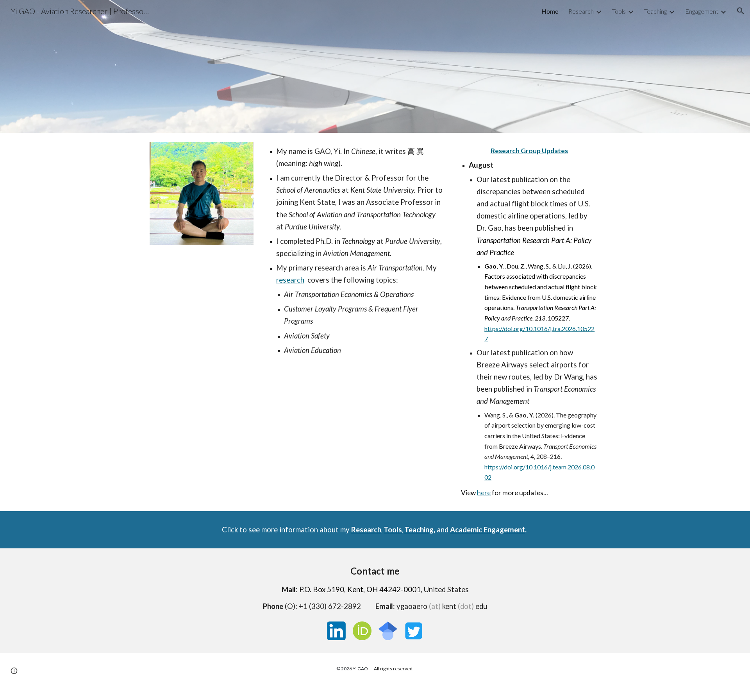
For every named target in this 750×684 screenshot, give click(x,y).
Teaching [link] (655, 11)
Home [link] (549, 11)
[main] (355, 251)
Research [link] (581, 11)
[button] (740, 11)
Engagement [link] (701, 11)
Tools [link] (619, 11)
